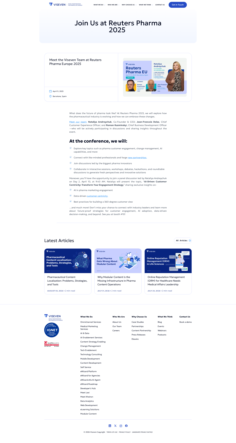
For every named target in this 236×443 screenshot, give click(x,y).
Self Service (85, 367)
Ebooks (135, 339)
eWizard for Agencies (90, 375)
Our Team (117, 326)
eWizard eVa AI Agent (90, 380)
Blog (160, 322)
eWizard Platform (88, 371)
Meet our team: (78, 121)
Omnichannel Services (90, 322)
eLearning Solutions (89, 409)
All (181, 240)
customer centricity (97, 196)
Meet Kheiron (86, 396)
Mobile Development (90, 358)
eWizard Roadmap (88, 384)
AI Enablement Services (91, 337)
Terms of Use (112, 432)
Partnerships (138, 326)
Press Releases (138, 334)
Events (161, 326)
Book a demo (185, 322)
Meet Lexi (84, 392)
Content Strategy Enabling (93, 341)
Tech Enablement (88, 350)
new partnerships (137, 157)
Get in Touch (178, 4)
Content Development (91, 363)
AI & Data (84, 333)
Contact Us (160, 5)
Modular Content (88, 413)
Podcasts (162, 334)
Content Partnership (141, 330)
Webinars (162, 330)
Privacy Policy (125, 432)
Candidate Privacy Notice (142, 432)
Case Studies (138, 322)
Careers (116, 330)
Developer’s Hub (88, 388)
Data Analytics (87, 401)
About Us (116, 322)
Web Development (89, 405)
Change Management (90, 346)
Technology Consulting (91, 354)
